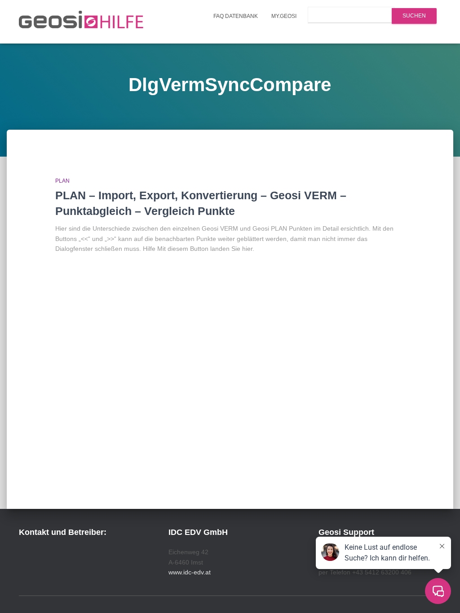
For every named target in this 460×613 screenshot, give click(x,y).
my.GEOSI (283, 16)
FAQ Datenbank (235, 16)
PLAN (62, 181)
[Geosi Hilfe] (81, 22)
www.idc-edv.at (189, 572)
